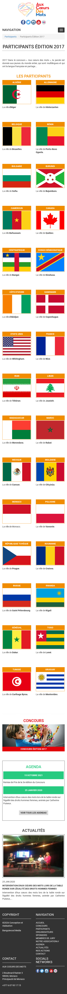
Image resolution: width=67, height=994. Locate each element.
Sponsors (41, 935)
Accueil (40, 922)
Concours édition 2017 (34, 749)
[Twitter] (28, 22)
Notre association (47, 941)
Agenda (40, 944)
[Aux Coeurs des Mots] (33, 9)
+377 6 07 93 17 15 (11, 985)
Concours (41, 926)
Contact (40, 954)
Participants (11, 36)
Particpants (43, 929)
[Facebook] (23, 22)
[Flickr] (43, 22)
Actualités (42, 947)
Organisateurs (44, 932)
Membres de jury (45, 938)
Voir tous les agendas (34, 812)
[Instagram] (33, 22)
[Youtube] (38, 22)
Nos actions (43, 950)
